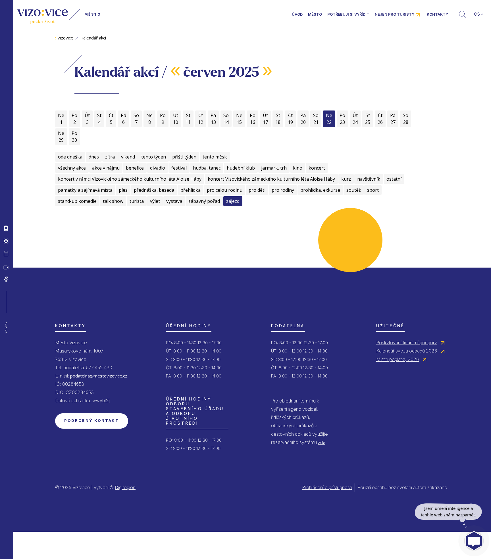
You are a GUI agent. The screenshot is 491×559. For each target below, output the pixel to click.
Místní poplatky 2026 (397, 359)
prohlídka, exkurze (320, 190)
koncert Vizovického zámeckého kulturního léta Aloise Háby (271, 179)
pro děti (257, 190)
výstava (174, 201)
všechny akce (72, 168)
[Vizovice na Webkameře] (6, 267)
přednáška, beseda (154, 190)
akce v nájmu (106, 168)
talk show (113, 201)
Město (315, 14)
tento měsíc (215, 157)
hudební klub (241, 168)
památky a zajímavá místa (85, 190)
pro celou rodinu (224, 190)
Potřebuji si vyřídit (348, 14)
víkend (128, 157)
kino (297, 168)
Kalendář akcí (93, 38)
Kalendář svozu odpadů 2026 (406, 351)
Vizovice (64, 38)
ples (123, 190)
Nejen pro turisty (394, 14)
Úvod (297, 14)
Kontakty (437, 14)
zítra (110, 157)
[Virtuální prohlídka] (6, 241)
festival (179, 168)
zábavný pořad (204, 201)
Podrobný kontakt (91, 420)
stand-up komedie (77, 201)
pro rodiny (283, 190)
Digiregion (125, 487)
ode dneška (70, 157)
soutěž (353, 190)
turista (137, 201)
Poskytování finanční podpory (406, 342)
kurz (346, 179)
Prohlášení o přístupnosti (327, 487)
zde (321, 442)
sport (373, 190)
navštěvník (368, 179)
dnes (94, 157)
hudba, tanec (206, 168)
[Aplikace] (6, 228)
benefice (135, 168)
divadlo (157, 168)
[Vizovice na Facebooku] (6, 279)
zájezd (233, 201)
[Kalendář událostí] (6, 254)
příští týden (184, 157)
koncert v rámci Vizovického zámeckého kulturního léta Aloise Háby (129, 179)
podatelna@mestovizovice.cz (98, 376)
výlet (155, 201)
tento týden (153, 157)
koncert (317, 168)
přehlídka (190, 190)
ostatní (393, 179)
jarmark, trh (274, 168)
